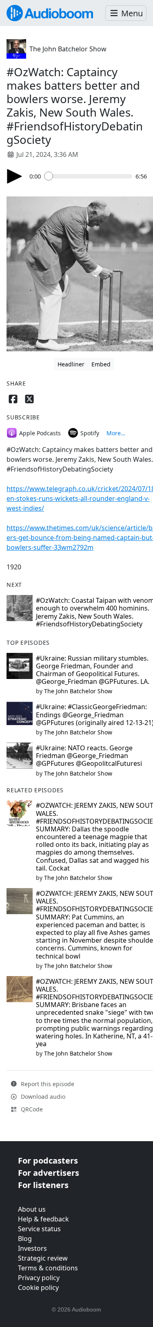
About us (32, 1209)
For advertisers (48, 1172)
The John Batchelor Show (67, 48)
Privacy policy (39, 1277)
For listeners (43, 1184)
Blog (25, 1238)
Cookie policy (38, 1287)
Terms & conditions (48, 1267)
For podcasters (48, 1160)
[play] (15, 176)
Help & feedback (43, 1219)
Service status (39, 1228)
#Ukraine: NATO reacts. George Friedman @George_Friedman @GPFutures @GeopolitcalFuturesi (89, 755)
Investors (32, 1248)
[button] (125, 13)
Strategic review (43, 1258)
